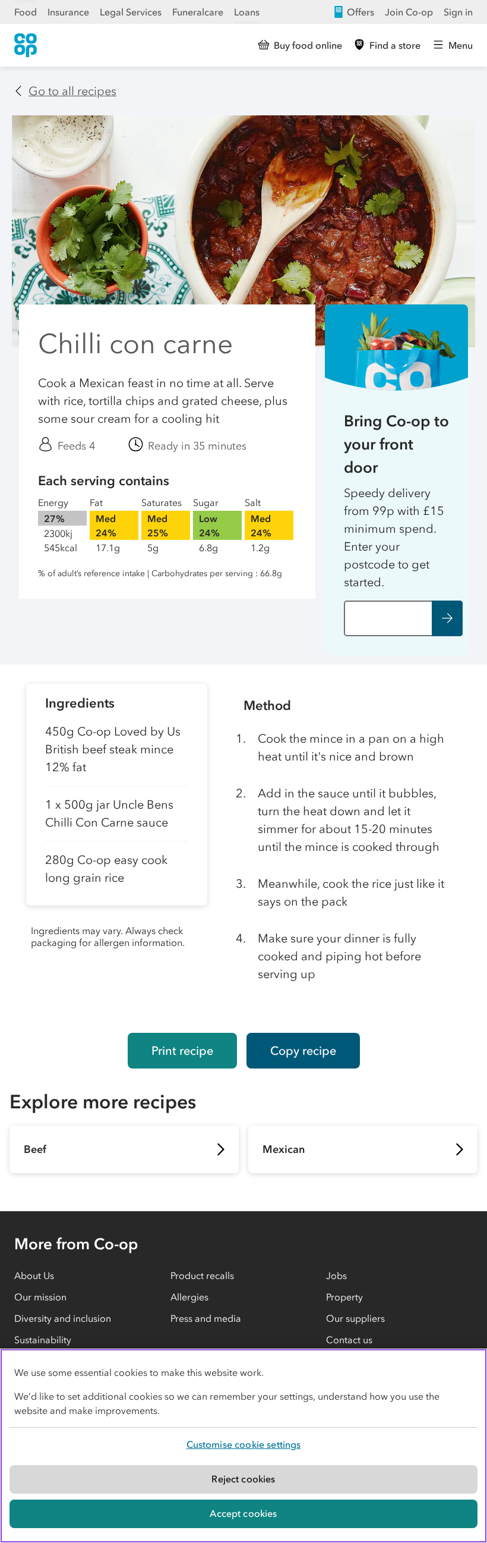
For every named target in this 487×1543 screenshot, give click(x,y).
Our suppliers (355, 1318)
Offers (360, 12)
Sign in (458, 12)
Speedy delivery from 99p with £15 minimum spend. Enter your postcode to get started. (394, 537)
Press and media (205, 1318)
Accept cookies (243, 1513)
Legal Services (131, 12)
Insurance (68, 12)
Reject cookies (243, 1479)
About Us (34, 1275)
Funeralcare (197, 12)
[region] (243, 1446)
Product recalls (202, 1275)
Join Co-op (409, 12)
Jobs (336, 1275)
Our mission (40, 1297)
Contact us (349, 1340)
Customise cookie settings (243, 1444)
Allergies (189, 1297)
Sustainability (42, 1340)
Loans (247, 12)
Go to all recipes (72, 91)
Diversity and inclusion (62, 1318)
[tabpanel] (116, 849)
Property (344, 1297)
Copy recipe (303, 1051)
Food (25, 12)
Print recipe (182, 1051)
